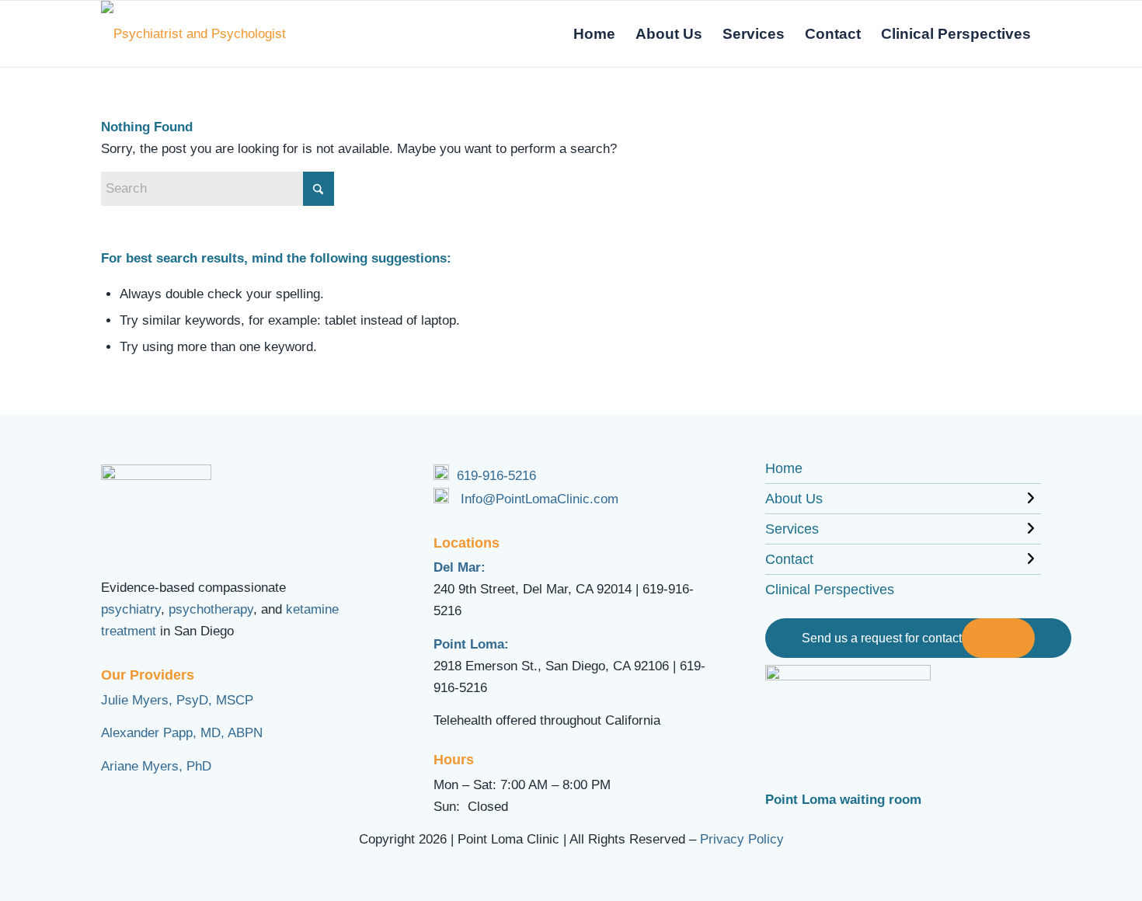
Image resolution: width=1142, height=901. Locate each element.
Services (792, 529)
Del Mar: (459, 567)
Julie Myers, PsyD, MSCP (177, 700)
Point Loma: (471, 644)
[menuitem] (594, 34)
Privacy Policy (742, 839)
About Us (794, 498)
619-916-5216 (496, 475)
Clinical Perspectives (829, 589)
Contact (789, 559)
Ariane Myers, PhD (156, 766)
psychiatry (131, 609)
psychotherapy (211, 609)
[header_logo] (200, 34)
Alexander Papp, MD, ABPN (182, 732)
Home (784, 468)
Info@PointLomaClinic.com (539, 499)
